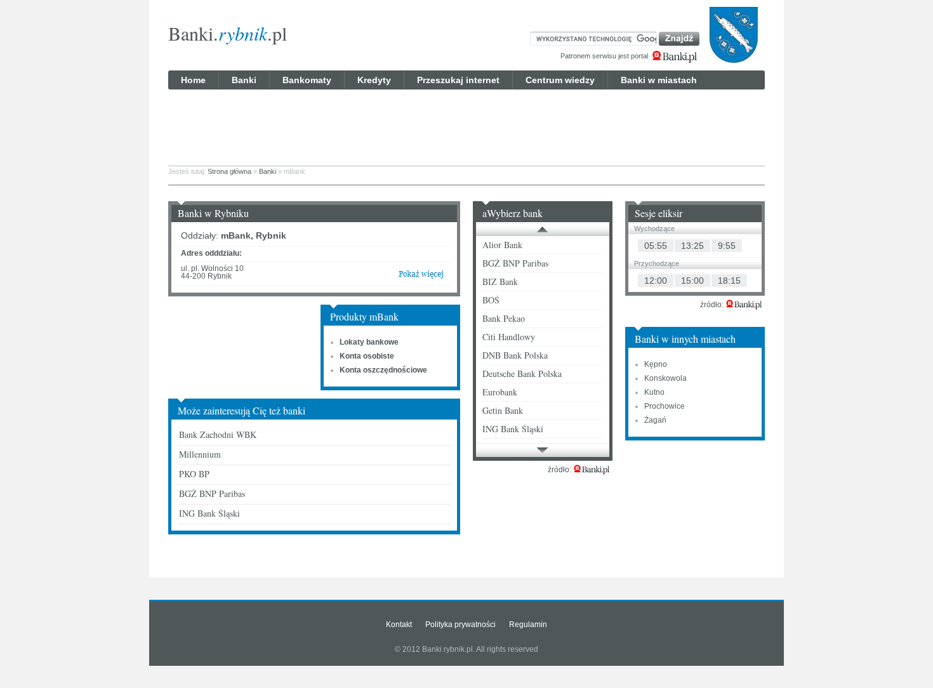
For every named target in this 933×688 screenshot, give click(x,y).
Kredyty (374, 80)
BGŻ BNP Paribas (212, 493)
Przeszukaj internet (458, 80)
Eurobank (499, 392)
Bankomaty (306, 80)
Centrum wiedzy (560, 80)
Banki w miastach (659, 80)
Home (193, 80)
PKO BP (194, 474)
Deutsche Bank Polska (522, 373)
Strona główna (229, 171)
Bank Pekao (503, 318)
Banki (244, 80)
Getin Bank (502, 410)
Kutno (654, 392)
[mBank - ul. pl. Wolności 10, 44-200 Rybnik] (421, 276)
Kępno (655, 364)
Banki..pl (227, 33)
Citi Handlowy (508, 337)
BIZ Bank (500, 281)
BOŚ (491, 300)
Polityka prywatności (460, 624)
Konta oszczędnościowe (383, 370)
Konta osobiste (367, 356)
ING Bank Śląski (209, 513)
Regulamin (528, 624)
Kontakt (399, 624)
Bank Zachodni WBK (217, 434)
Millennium (200, 454)
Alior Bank (502, 245)
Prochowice (664, 406)
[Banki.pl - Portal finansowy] (591, 469)
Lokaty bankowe (369, 342)
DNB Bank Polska (515, 355)
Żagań (655, 420)
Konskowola (665, 378)
